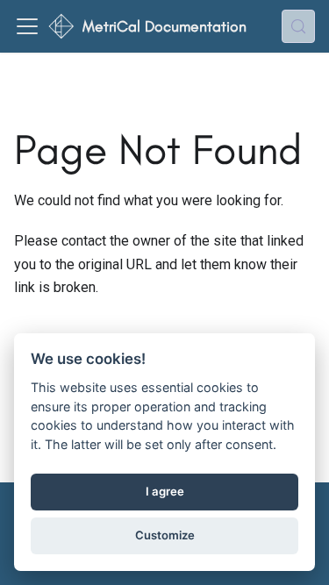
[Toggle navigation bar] (27, 26)
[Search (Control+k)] (298, 26)
